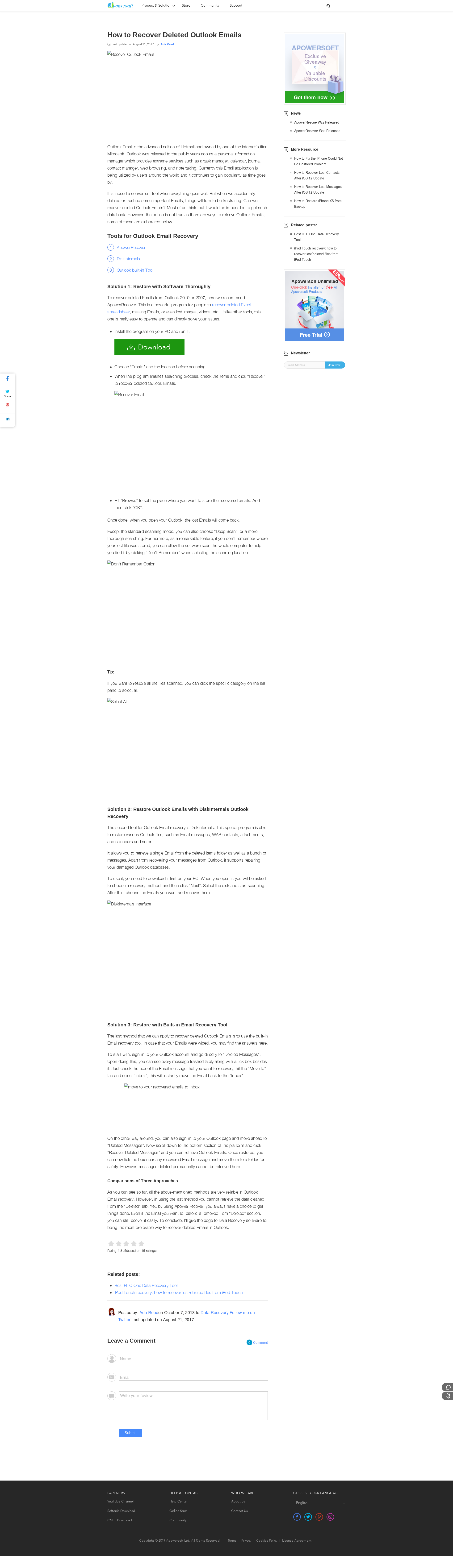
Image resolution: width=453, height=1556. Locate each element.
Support (236, 6)
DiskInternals (128, 258)
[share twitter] (308, 1517)
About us (238, 1501)
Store (186, 6)
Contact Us (239, 1511)
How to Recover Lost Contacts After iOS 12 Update (317, 175)
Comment (258, 1342)
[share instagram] (330, 1517)
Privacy (246, 1540)
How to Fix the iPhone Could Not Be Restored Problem (318, 161)
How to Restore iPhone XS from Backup (318, 203)
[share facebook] (297, 1517)
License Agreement (296, 1540)
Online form (178, 1511)
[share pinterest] (319, 1517)
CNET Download (119, 1520)
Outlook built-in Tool (135, 270)
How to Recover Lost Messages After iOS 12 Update (318, 189)
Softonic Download (121, 1511)
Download (154, 347)
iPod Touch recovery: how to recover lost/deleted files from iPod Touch (178, 1292)
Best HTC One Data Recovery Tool (145, 1285)
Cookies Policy (266, 1540)
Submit (130, 1432)
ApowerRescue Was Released (316, 122)
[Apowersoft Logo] (123, 5)
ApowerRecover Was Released (317, 130)
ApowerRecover (131, 247)
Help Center (178, 1501)
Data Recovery (214, 1312)
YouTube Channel (120, 1501)
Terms (232, 1540)
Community (210, 6)
